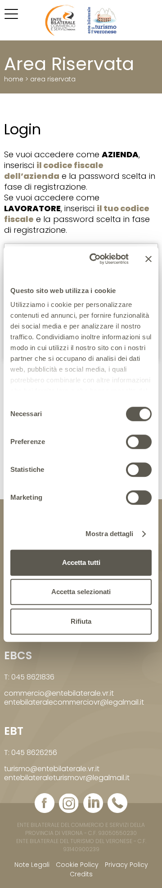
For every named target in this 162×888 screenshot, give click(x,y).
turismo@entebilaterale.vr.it (51, 769)
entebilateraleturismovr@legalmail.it (67, 778)
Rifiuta (81, 621)
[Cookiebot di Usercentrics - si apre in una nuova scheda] (95, 259)
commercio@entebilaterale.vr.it (59, 693)
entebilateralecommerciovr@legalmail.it (74, 702)
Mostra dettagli (110, 533)
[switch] (139, 442)
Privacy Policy (126, 864)
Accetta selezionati (81, 591)
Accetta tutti (81, 562)
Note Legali (32, 864)
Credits (81, 874)
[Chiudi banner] (148, 259)
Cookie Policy (77, 864)
